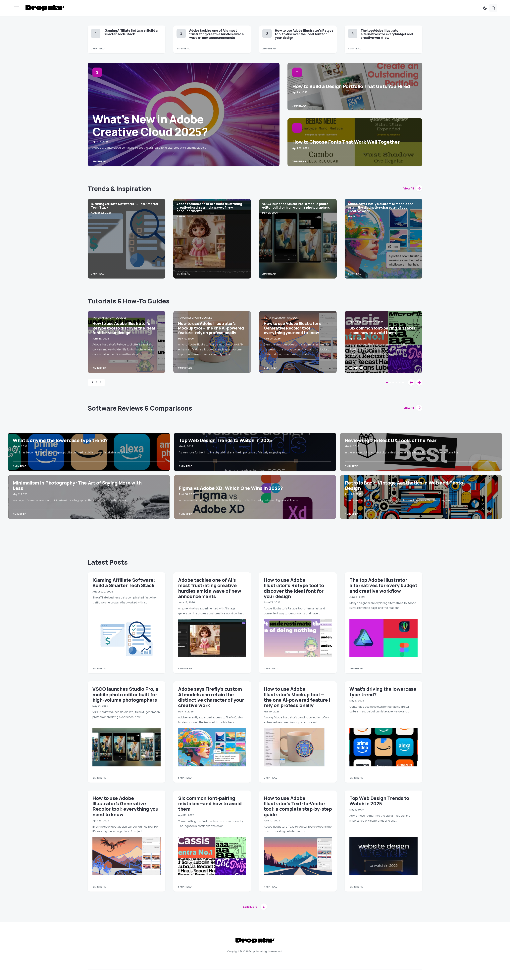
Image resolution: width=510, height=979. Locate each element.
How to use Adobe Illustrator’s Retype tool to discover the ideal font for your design (304, 34)
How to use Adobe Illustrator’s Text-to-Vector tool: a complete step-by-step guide (298, 806)
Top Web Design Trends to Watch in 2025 (225, 440)
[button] (16, 8)
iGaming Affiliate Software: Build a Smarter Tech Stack (131, 32)
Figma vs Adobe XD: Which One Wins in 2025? (231, 488)
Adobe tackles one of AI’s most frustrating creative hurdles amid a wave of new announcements (216, 34)
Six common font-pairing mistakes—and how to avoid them (382, 330)
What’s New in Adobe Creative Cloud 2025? (150, 125)
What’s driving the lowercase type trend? (60, 440)
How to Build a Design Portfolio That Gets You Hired (351, 86)
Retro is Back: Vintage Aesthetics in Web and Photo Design (404, 485)
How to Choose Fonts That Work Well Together (345, 141)
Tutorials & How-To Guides (109, 317)
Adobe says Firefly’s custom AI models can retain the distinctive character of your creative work (381, 207)
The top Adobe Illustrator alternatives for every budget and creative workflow (387, 34)
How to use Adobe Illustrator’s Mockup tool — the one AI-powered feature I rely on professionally (211, 328)
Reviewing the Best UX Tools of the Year (390, 440)
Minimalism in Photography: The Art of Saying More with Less (77, 485)
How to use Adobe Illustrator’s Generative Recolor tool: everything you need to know (292, 328)
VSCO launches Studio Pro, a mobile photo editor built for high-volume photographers (296, 206)
